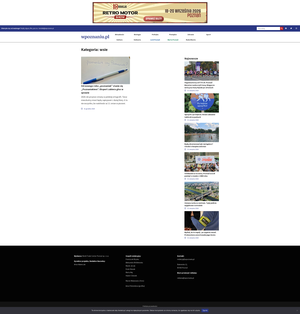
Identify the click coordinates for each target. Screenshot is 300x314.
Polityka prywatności (150, 306)
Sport (208, 34)
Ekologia (137, 34)
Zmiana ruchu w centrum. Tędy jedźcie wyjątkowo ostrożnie (200, 204)
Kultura (119, 40)
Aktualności (119, 34)
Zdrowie (191, 34)
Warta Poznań (173, 40)
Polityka (155, 34)
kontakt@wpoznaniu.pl (46, 28)
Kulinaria (137, 40)
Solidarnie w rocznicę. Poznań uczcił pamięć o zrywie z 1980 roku (199, 174)
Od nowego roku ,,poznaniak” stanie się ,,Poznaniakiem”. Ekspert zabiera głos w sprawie (102, 89)
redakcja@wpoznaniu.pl (185, 259)
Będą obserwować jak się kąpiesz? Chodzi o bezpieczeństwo (198, 145)
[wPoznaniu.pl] (95, 36)
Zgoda (205, 310)
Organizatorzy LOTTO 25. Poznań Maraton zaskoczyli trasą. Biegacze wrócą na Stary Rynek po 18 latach (199, 85)
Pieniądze (173, 34)
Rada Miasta (191, 40)
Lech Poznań (155, 40)
